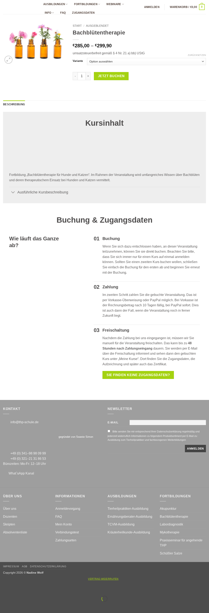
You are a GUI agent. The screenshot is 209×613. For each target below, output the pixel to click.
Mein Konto (63, 524)
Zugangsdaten (83, 12)
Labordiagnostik (171, 524)
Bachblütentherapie (174, 516)
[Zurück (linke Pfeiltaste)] (4, 606)
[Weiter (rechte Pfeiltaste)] (16, 606)
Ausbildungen (54, 4)
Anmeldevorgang (67, 508)
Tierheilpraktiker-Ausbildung (128, 508)
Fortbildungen (85, 4)
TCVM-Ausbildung (121, 524)
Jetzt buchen (111, 76)
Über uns (9, 508)
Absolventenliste (15, 532)
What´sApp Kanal (21, 473)
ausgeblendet (97, 25)
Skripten (9, 524)
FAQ (63, 12)
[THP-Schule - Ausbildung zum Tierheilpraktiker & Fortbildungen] (19, 7)
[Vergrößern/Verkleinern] (4, 589)
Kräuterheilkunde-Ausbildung (129, 532)
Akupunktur (168, 508)
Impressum (11, 566)
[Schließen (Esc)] (40, 589)
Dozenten (10, 516)
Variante (78, 61)
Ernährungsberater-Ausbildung (130, 516)
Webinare (113, 4)
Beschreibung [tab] (14, 104)
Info (48, 12)
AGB (24, 566)
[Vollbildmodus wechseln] (16, 589)
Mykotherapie (169, 532)
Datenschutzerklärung (48, 566)
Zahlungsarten (65, 540)
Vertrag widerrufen (103, 578)
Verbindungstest (67, 532)
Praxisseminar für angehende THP (181, 543)
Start (77, 25)
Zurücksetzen (197, 55)
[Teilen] (28, 589)
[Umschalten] (13, 192)
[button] (152, 7)
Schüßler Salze (171, 553)
